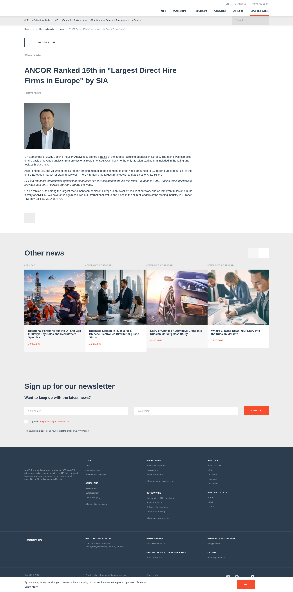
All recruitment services (157, 481)
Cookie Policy (152, 575)
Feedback (212, 479)
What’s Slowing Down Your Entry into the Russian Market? (235, 332)
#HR (26, 20)
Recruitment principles (96, 474)
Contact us (240, 4)
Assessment (91, 488)
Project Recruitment (156, 465)
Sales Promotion (154, 502)
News (61, 29)
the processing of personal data (55, 421)
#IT (56, 20)
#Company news (32, 93)
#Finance (136, 20)
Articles (211, 497)
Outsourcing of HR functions (160, 498)
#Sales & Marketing (41, 20)
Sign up (256, 410)
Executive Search (154, 474)
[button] (264, 253)
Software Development (157, 507)
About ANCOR (214, 465)
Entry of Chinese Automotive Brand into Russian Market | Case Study (176, 332)
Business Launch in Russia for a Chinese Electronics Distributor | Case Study (114, 334)
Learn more (31, 586)
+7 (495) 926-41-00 (155, 543)
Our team (212, 474)
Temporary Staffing (155, 511)
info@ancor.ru (214, 543)
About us (238, 10)
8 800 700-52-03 (260, 4)
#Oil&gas (29, 265)
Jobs (163, 10)
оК (246, 584)
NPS (210, 470)
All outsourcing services (157, 518)
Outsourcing (179, 10)
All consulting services (96, 504)
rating (103, 156)
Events (211, 506)
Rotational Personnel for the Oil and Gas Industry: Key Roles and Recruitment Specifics (54, 334)
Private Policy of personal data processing (105, 575)
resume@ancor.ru (216, 557)
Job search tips (92, 470)
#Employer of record (98, 265)
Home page (29, 29)
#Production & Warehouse (74, 20)
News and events (259, 10)
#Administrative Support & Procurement (109, 20)
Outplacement (92, 493)
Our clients (213, 483)
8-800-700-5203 (154, 557)
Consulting (220, 10)
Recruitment (200, 10)
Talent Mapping (92, 497)
